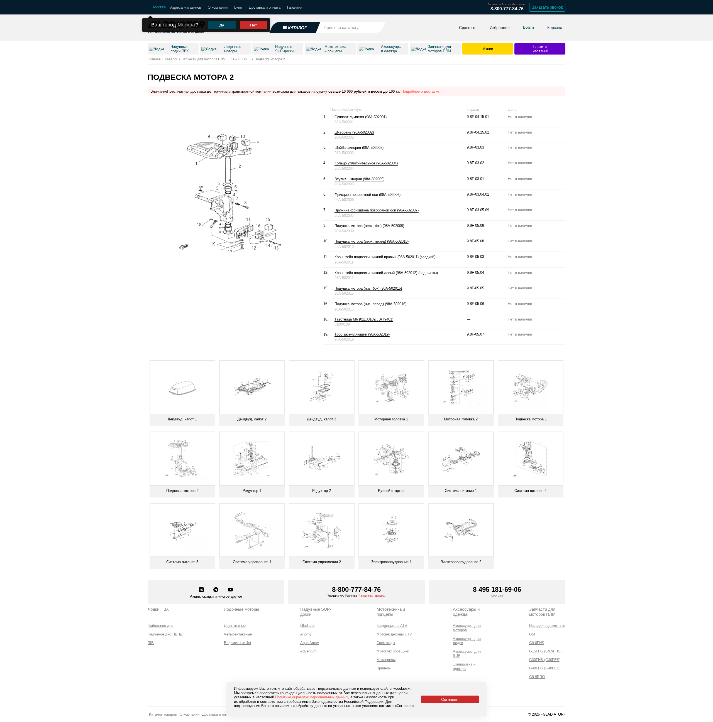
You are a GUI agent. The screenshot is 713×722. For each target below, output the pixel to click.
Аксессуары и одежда (466, 612)
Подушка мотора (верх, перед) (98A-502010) (371, 241)
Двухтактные (235, 626)
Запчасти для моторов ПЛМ (542, 612)
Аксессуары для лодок (467, 641)
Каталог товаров (163, 714)
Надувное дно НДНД (165, 634)
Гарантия (294, 7)
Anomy (306, 634)
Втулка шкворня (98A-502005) (359, 179)
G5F (532, 634)
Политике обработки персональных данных (311, 697)
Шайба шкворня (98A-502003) (359, 148)
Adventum (308, 651)
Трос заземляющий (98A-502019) (362, 334)
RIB (151, 643)
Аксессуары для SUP (467, 653)
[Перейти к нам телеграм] (216, 590)
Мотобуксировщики (393, 651)
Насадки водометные (547, 626)
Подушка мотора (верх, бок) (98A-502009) (369, 226)
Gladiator (307, 626)
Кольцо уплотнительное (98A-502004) (366, 163)
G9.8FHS (536, 643)
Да (221, 25)
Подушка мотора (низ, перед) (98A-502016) (370, 304)
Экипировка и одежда (464, 666)
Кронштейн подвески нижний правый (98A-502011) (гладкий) (384, 257)
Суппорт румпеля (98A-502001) (360, 117)
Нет (253, 25)
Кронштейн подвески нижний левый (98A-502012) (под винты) (386, 273)
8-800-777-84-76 (507, 8)
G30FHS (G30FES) (544, 660)
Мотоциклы (386, 660)
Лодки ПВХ (158, 609)
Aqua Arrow (309, 643)
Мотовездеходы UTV (394, 634)
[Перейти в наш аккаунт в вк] (202, 590)
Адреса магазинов (185, 7)
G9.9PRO (537, 677)
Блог (238, 7)
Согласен (449, 699)
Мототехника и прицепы (391, 612)
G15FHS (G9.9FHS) (545, 651)
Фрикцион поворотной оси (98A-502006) (367, 195)
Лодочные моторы (241, 609)
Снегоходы (386, 643)
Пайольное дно (160, 626)
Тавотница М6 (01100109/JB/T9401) (363, 319)
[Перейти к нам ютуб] (230, 590)
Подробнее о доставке (420, 91)
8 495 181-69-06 (497, 589)
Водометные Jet (237, 643)
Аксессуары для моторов (467, 628)
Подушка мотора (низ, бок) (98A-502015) (368, 288)
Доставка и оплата (264, 7)
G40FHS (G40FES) (544, 668)
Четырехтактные (238, 634)
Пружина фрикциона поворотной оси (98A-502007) (376, 210)
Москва (186, 25)
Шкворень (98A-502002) (354, 132)
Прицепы (384, 668)
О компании (218, 7)
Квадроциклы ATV (392, 626)
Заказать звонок (547, 7)
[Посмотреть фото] (389, 117)
